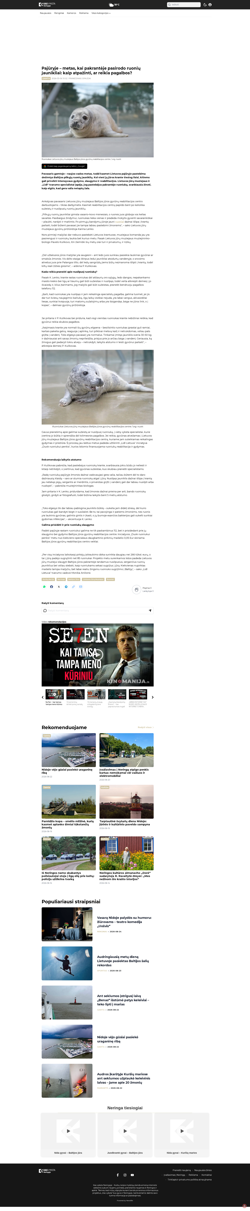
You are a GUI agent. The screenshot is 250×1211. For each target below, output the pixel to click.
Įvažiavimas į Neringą (174, 1175)
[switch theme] (205, 5)
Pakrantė (102, 1088)
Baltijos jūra (73, 579)
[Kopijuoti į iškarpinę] (73, 586)
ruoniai (119, 221)
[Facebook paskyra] (117, 1175)
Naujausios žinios (203, 1170)
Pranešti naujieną (182, 1170)
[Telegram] (66, 586)
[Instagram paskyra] (125, 1175)
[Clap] (136, 589)
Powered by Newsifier (125, 1200)
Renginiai (59, 13)
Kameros (71, 13)
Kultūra (104, 787)
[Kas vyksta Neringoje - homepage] (50, 4)
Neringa (61, 579)
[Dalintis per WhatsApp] (44, 586)
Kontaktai (207, 1175)
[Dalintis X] (58, 586)
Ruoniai (110, 579)
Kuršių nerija (48, 579)
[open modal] (210, 4)
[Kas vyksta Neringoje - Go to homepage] (50, 1171)
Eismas (104, 736)
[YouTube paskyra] (132, 1175)
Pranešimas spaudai (79, 78)
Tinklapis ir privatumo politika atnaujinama (190, 1179)
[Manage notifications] (244, 1206)
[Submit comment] (150, 610)
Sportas (102, 971)
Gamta (46, 78)
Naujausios (45, 13)
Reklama (83, 13)
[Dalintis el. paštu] (80, 586)
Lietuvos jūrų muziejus (93, 579)
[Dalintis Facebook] (51, 586)
